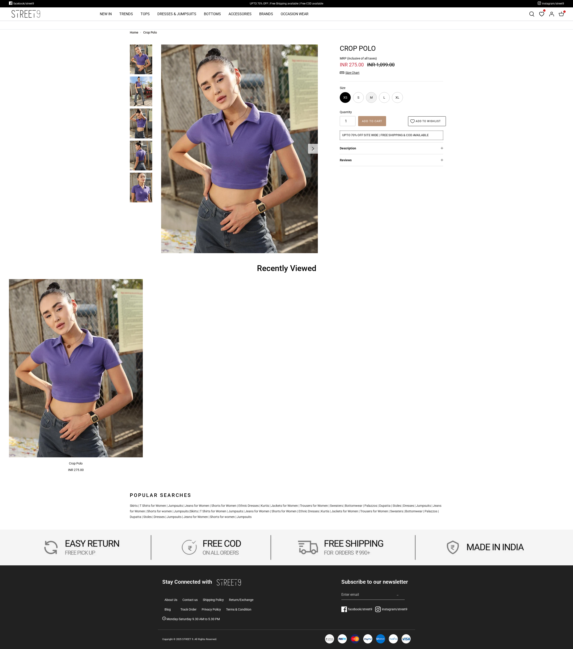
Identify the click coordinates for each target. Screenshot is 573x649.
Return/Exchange (241, 600)
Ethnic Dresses (248, 505)
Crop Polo (150, 32)
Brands (266, 14)
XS (345, 97)
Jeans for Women (197, 505)
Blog (168, 609)
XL (397, 97)
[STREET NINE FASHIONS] (25, 14)
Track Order (188, 609)
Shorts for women (159, 511)
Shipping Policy (213, 600)
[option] (239, 149)
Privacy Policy (211, 609)
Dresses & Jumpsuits (176, 14)
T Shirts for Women (153, 505)
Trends (126, 14)
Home (134, 32)
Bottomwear (353, 505)
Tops (145, 14)
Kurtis (265, 505)
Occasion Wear (294, 14)
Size (342, 88)
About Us (171, 600)
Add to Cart (372, 121)
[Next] (313, 149)
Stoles (397, 505)
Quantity (346, 112)
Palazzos (370, 505)
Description (348, 148)
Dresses (408, 505)
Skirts (134, 505)
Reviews (346, 160)
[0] (541, 14)
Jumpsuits (175, 505)
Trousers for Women (314, 505)
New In (106, 14)
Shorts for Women (223, 505)
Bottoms (212, 14)
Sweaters (336, 505)
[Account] (551, 14)
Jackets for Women (284, 505)
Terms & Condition (238, 609)
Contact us (190, 600)
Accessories (240, 14)
